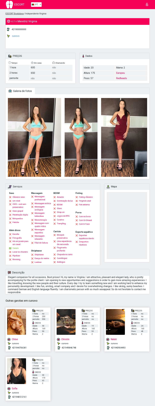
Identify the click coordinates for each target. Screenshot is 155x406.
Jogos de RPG (63, 216)
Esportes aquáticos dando (86, 237)
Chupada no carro (65, 254)
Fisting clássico (86, 197)
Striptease (39, 254)
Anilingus (61, 262)
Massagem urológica (40, 208)
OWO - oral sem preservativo (19, 205)
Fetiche (16, 222)
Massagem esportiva (40, 231)
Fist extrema (84, 204)
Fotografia (17, 238)
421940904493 (118, 347)
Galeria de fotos (22, 91)
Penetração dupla (20, 215)
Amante (60, 197)
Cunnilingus (62, 258)
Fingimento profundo (62, 249)
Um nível (16, 201)
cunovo (15, 36)
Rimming (16, 259)
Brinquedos (18, 218)
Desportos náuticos (83, 243)
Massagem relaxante (40, 237)
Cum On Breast (85, 220)
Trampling (61, 223)
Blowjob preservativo (62, 236)
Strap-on (60, 212)
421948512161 (19, 397)
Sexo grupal (18, 211)
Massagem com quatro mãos (42, 224)
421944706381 (19, 347)
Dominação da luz (65, 201)
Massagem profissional (40, 198)
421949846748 (69, 347)
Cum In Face (84, 224)
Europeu (120, 73)
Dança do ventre (42, 258)
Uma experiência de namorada (64, 242)
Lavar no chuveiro (20, 252)
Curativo (60, 220)
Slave (59, 208)
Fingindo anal (85, 201)
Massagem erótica (43, 203)
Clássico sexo (19, 197)
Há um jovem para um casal (20, 242)
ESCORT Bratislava (15, 13)
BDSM (59, 204)
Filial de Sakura (41, 243)
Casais (15, 248)
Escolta (16, 234)
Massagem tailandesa (40, 214)
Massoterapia (41, 220)
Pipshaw (16, 256)
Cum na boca (85, 216)
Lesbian (38, 262)
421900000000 (19, 29)
